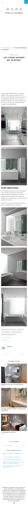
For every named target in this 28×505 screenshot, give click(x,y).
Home (2, 48)
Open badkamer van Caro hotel (9, 432)
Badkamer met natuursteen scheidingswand (12, 384)
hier (24, 499)
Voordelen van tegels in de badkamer (11, 457)
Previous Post (6, 354)
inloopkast (20, 329)
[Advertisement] (14, 31)
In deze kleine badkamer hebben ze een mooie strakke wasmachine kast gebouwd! (13, 462)
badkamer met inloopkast (9, 329)
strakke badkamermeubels (9, 334)
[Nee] (26, 495)
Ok (14, 502)
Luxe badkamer (6, 332)
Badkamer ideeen (9, 48)
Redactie (9, 337)
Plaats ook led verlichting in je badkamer (12, 459)
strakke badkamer (16, 332)
